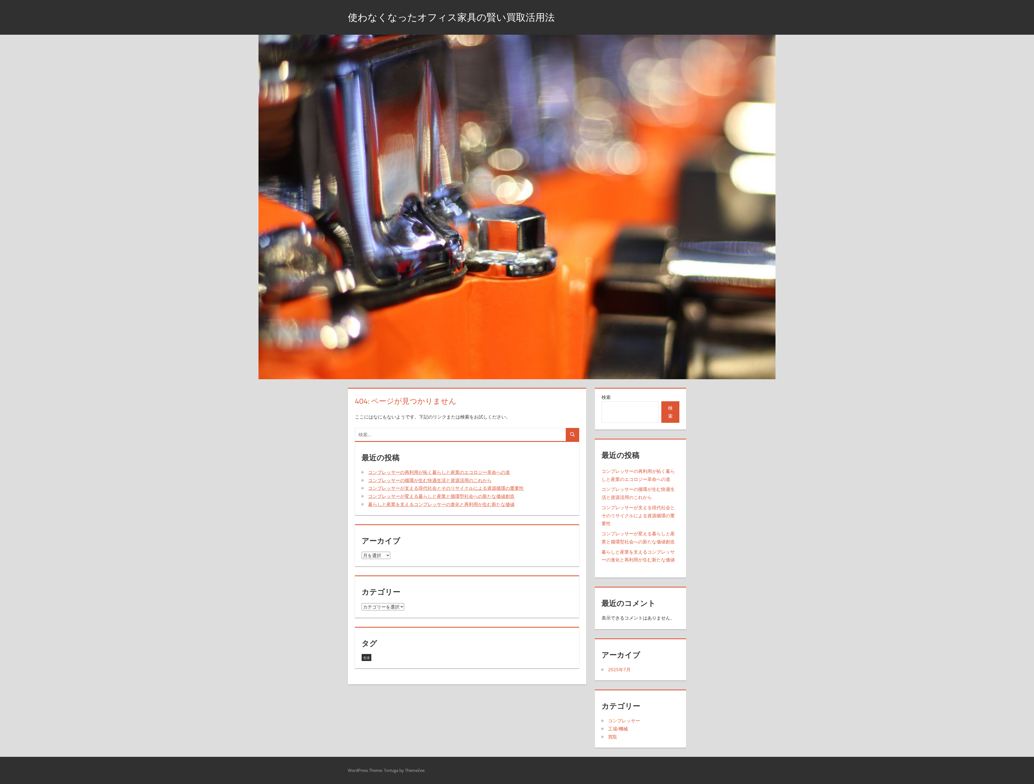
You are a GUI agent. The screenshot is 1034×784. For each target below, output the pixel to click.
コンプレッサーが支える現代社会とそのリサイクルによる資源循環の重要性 (446, 488)
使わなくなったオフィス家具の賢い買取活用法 (451, 17)
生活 (366, 657)
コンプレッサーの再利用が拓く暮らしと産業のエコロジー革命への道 (439, 472)
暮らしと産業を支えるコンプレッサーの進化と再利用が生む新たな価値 (441, 504)
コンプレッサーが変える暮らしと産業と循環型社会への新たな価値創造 (441, 496)
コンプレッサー (624, 721)
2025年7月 (619, 669)
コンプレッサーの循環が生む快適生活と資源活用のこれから (430, 480)
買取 (612, 737)
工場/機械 (618, 729)
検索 (606, 397)
